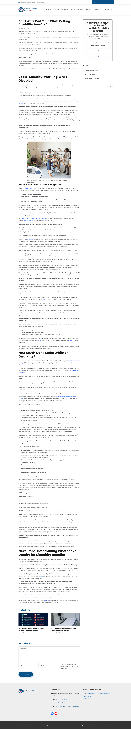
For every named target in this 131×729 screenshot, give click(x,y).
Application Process (76, 9)
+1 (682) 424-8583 (61, 699)
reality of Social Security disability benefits (33, 218)
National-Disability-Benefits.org (32, 595)
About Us (48, 9)
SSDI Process (97, 9)
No (98, 57)
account (70, 340)
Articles (88, 9)
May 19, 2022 (25, 28)
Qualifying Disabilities (61, 9)
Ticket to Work (28, 188)
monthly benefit (28, 220)
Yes (98, 51)
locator (39, 340)
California (65, 703)
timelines (30, 239)
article (45, 299)
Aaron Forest (29, 633)
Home (75, 725)
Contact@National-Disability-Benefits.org (32, 2)
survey (47, 600)
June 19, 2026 (54, 633)
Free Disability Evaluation (104, 2)
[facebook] (89, 2)
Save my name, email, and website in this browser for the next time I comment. (69, 666)
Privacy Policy (82, 725)
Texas (59, 703)
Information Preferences (105, 725)
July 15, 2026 (21, 633)
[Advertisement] (98, 103)
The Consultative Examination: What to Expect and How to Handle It (63, 629)
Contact (106, 9)
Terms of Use (92, 725)
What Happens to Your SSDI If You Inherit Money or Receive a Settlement (31, 629)
